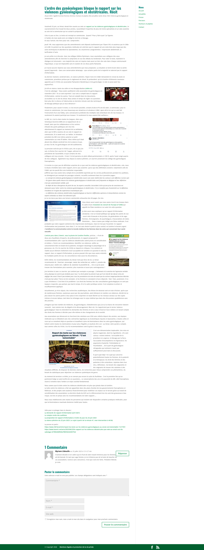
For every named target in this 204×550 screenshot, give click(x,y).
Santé (100, 16)
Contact (141, 27)
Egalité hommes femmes (61, 16)
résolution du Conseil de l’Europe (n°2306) (107, 205)
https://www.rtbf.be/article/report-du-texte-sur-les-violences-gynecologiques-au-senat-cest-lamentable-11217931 (85, 427)
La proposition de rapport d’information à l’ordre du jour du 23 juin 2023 (70, 418)
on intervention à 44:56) (104, 420)
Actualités (142, 14)
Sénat (104, 16)
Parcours (142, 20)
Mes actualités (93, 16)
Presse (141, 17)
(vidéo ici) (88, 88)
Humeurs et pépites (82, 16)
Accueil (141, 11)
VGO (108, 16)
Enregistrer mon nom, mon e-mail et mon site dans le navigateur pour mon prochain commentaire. (82, 519)
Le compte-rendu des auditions (56, 415)
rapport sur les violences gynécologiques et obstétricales (106, 26)
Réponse (122, 453)
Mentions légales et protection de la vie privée (77, 547)
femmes (72, 16)
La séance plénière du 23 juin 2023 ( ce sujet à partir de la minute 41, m (70, 420)
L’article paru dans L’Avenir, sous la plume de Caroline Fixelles (67, 235)
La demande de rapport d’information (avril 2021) (62, 413)
